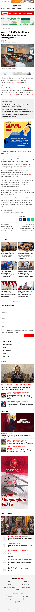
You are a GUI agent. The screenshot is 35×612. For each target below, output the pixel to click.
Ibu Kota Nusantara (16, 82)
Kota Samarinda (27, 384)
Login (17, 590)
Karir (9, 584)
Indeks (9, 582)
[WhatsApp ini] (32, 219)
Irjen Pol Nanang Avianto (26, 88)
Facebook (10, 596)
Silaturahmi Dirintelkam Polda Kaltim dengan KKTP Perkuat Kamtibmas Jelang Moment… (19, 396)
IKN (30, 174)
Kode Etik (26, 582)
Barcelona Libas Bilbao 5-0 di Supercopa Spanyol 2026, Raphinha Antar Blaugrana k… (20, 442)
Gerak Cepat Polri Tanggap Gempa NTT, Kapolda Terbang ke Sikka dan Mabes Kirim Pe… (20, 404)
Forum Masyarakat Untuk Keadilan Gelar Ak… (18, 555)
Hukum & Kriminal (9, 384)
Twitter (26, 596)
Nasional (3, 386)
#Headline (6, 356)
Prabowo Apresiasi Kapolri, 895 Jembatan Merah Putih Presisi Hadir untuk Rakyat (8, 293)
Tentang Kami (26, 587)
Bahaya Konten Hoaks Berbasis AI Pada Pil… (20, 546)
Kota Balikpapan (18, 384)
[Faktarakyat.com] (17, 5)
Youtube (27, 599)
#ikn (4, 353)
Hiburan (13, 440)
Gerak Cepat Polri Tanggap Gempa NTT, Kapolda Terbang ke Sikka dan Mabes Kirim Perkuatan (8, 275)
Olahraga (3, 433)
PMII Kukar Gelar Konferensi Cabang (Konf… (19, 569)
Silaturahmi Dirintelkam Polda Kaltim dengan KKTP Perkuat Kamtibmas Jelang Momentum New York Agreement (26, 255)
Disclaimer (25, 584)
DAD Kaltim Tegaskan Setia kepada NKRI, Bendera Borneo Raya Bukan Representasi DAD (9, 254)
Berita (2, 384)
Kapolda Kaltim (13, 88)
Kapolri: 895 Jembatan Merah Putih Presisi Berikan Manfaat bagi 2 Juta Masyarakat (25, 293)
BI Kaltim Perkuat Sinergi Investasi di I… (19, 563)
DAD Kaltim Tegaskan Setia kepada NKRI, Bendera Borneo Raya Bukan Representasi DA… (16, 388)
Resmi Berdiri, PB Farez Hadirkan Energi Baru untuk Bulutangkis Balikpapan (20, 450)
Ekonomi (13, 401)
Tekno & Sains (12, 543)
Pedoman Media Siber (9, 587)
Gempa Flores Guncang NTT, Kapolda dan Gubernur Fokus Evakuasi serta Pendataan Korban (25, 274)
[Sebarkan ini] (20, 219)
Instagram (10, 599)
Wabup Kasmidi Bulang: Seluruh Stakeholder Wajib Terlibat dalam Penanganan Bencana (27, 228)
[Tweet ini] (24, 219)
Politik (19, 536)
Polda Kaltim (19, 212)
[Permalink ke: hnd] (2, 41)
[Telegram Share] (28, 219)
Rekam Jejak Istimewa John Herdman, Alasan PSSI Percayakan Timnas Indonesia (16, 436)
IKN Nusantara (5, 212)
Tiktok (18, 602)
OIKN (12, 212)
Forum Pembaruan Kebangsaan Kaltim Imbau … (20, 539)
